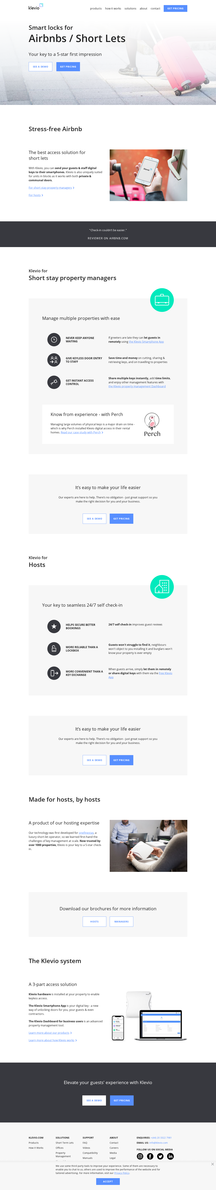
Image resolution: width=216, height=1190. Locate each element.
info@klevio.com (158, 1142)
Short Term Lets (65, 1142)
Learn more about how (51, 1040)
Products (96, 8)
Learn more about (49, 1033)
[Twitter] (160, 1157)
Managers (121, 921)
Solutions (130, 8)
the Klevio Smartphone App (146, 342)
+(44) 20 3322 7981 (161, 1137)
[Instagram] (140, 1157)
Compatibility (90, 1152)
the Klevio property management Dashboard (137, 386)
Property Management (63, 1154)
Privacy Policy (121, 1173)
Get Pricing (175, 8)
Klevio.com (36, 1137)
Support (88, 1137)
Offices (59, 1147)
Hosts (94, 921)
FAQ (85, 1142)
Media (113, 1152)
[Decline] (212, 1164)
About (143, 8)
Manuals (87, 1158)
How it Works (113, 8)
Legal (113, 1158)
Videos (86, 1147)
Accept (108, 1181)
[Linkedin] (170, 1157)
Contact (155, 8)
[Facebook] (150, 1157)
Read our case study (81, 432)
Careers (114, 1147)
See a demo (40, 66)
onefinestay (86, 833)
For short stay (50, 188)
